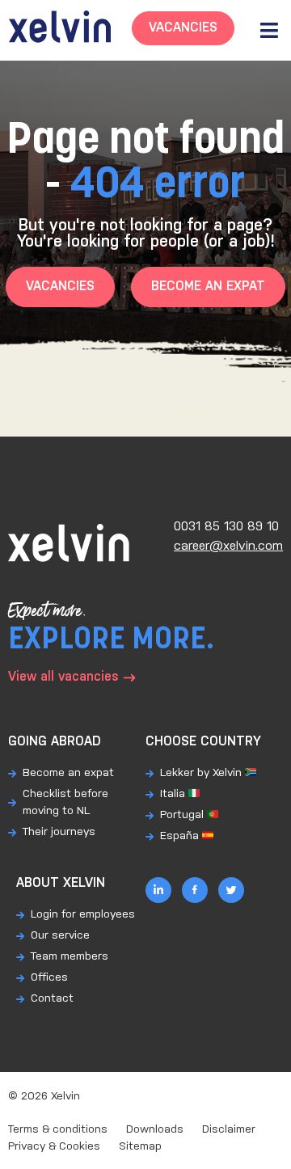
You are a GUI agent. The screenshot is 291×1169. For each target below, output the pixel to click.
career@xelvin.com (228, 546)
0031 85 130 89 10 (226, 527)
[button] (269, 30)
